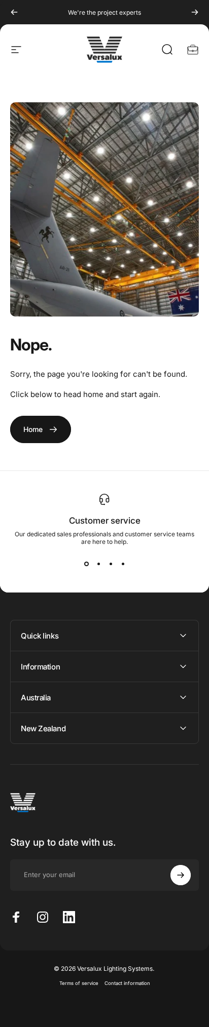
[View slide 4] (123, 564)
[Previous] (14, 12)
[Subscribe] (180, 875)
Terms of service (78, 983)
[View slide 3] (110, 564)
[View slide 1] (86, 564)
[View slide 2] (98, 564)
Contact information (127, 983)
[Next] (195, 12)
